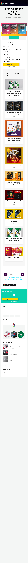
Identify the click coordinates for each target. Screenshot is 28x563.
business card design (9, 279)
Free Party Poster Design (14, 165)
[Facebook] (4, 373)
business (12, 315)
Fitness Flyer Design (14, 257)
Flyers (4, 309)
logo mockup (11, 277)
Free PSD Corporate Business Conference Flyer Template (14, 93)
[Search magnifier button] (22, 274)
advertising (6, 315)
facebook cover (18, 279)
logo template (19, 277)
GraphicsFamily (14, 329)
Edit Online (15, 37)
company (17, 315)
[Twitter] (7, 373)
